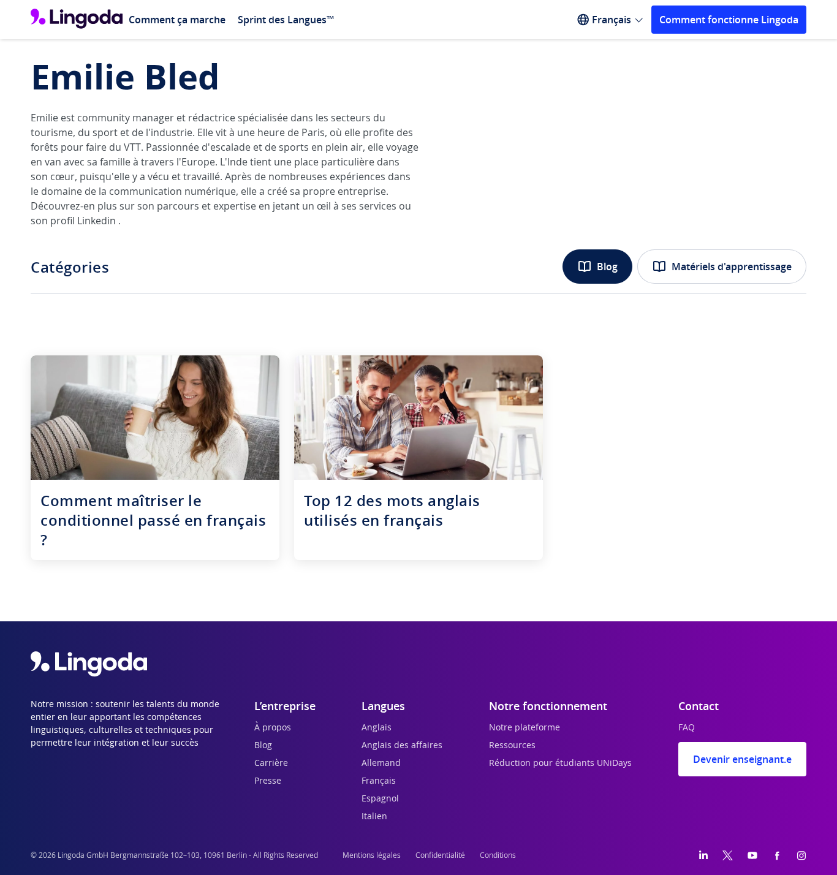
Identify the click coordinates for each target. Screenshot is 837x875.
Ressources (512, 745)
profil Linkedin (84, 221)
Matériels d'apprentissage (732, 266)
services (377, 206)
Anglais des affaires (402, 745)
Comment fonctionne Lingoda (728, 19)
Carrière (271, 763)
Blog (607, 266)
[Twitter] (728, 855)
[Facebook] (777, 855)
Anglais (377, 728)
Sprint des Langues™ (286, 19)
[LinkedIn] (703, 855)
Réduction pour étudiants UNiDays (560, 763)
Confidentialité (440, 855)
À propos (272, 728)
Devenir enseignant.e (742, 759)
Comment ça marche (177, 19)
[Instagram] (801, 855)
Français (379, 781)
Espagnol (380, 799)
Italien (374, 817)
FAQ (686, 728)
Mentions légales (372, 855)
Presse (267, 781)
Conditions (498, 855)
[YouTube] (752, 855)
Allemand (381, 763)
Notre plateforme (524, 728)
